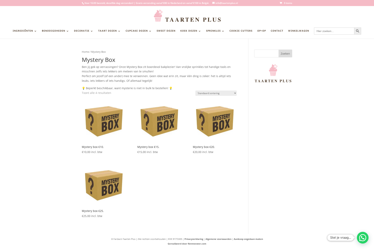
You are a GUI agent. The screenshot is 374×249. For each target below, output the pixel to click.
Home (85, 51)
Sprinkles (213, 32)
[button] (363, 238)
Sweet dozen (166, 32)
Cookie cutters (240, 32)
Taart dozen (107, 32)
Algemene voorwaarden (218, 238)
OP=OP (261, 32)
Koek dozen (188, 32)
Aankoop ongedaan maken (248, 238)
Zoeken (285, 53)
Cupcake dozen (137, 32)
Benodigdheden (53, 32)
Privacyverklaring (193, 238)
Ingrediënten (23, 32)
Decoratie (81, 32)
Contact (277, 32)
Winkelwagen (298, 32)
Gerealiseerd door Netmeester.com (187, 243)
